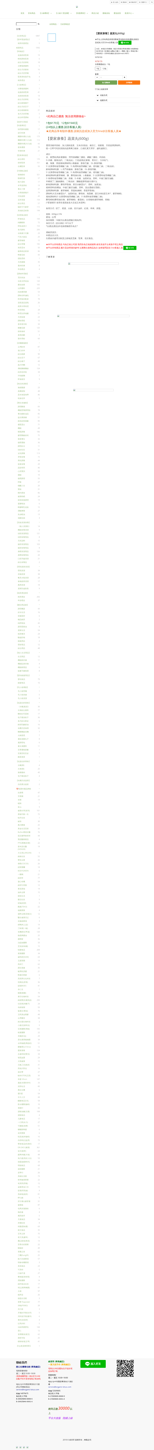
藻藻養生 (21, 439)
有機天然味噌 (23, 728)
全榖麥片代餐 (23, 233)
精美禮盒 (21, 80)
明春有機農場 (23, 1262)
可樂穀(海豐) (23, 1126)
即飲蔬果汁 (22, 226)
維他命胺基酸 (23, 421)
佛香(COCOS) (23, 863)
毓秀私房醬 (22, 971)
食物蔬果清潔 (23, 581)
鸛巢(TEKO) (22, 906)
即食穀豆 (21, 379)
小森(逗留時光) (24, 1025)
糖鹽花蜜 (21, 328)
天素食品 (21, 1219)
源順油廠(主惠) (24, 1111)
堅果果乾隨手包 (24, 76)
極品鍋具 (21, 619)
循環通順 (21, 442)
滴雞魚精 (21, 518)
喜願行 (20, 1108)
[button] (117, 95)
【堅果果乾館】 (22, 155)
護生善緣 (21, 968)
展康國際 (21, 953)
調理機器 (21, 608)
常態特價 (21, 151)
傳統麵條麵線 (23, 368)
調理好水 (21, 446)
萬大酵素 (21, 825)
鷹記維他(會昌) (24, 1241)
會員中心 (128, 13)
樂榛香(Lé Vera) (24, 1047)
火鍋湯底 (21, 735)
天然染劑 (21, 540)
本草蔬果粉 (22, 185)
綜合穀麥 (21, 354)
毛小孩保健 (22, 694)
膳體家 (20, 939)
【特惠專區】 (81, 13)
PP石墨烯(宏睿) (24, 843)
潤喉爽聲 (21, 511)
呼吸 (19, 482)
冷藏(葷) (21, 765)
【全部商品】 (21, 36)
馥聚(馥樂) (22, 993)
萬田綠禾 (21, 1215)
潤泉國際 (21, 1280)
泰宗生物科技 (23, 996)
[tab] (117, 95)
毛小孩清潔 (22, 698)
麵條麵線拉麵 (23, 732)
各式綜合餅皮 (23, 721)
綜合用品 (21, 648)
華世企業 (21, 860)
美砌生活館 (22, 1176)
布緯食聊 (21, 1007)
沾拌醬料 (21, 288)
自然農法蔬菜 (23, 784)
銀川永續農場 (23, 1259)
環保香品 (21, 644)
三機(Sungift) (23, 1255)
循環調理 (21, 478)
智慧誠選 (21, 1057)
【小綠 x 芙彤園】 (62, 13)
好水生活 (21, 612)
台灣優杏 (21, 1018)
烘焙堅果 (21, 162)
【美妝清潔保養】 (23, 522)
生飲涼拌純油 (23, 281)
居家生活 (21, 630)
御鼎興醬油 (22, 935)
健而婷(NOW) (23, 957)
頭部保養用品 (23, 537)
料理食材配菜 (23, 299)
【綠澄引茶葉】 (22, 122)
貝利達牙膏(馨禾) (25, 1316)
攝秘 (19, 475)
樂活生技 (21, 899)
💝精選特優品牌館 (23, 789)
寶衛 (19, 489)
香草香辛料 (22, 324)
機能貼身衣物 (23, 663)
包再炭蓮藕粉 (23, 1208)
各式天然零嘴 (23, 114)
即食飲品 (21, 219)
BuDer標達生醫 (24, 832)
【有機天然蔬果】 (23, 780)
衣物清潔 (21, 574)
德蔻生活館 (22, 1298)
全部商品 (53, 24)
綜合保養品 (22, 562)
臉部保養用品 (23, 548)
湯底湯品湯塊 (23, 302)
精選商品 (19, 47)
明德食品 (21, 1165)
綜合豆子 (21, 357)
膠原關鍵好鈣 (23, 435)
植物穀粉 (21, 174)
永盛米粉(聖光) (24, 1054)
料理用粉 (21, 310)
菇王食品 (21, 1230)
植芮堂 (20, 1294)
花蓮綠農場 (22, 921)
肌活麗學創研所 (24, 835)
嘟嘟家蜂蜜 (22, 1129)
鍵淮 (19, 821)
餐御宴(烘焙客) (24, 1277)
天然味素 (21, 317)
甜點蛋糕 (21, 258)
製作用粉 (21, 338)
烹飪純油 (21, 277)
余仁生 (20, 989)
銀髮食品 (21, 683)
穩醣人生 (21, 485)
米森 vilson (22, 1079)
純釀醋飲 (21, 222)
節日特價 (21, 133)
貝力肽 (20, 1309)
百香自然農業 (23, 1244)
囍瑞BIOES (22, 985)
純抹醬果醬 (22, 292)
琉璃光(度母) (23, 982)
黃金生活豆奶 (23, 828)
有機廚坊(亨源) (24, 932)
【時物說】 (20, 51)
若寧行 (20, 1172)
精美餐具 (21, 634)
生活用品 (21, 656)
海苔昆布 (21, 247)
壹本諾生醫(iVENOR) (22, 847)
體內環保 (21, 493)
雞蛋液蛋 (21, 757)
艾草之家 (21, 1233)
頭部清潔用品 (23, 533)
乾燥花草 (21, 398)
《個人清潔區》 (24, 526)
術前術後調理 (23, 500)
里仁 (19, 1330)
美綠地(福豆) (23, 1194)
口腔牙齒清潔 (23, 558)
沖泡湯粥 (21, 196)
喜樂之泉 (21, 1251)
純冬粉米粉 (22, 372)
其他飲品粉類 (23, 210)
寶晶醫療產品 (23, 839)
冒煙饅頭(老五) (24, 1334)
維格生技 (21, 856)
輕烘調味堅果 (23, 58)
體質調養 (21, 431)
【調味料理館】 (22, 273)
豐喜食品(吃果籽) (25, 1144)
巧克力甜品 (22, 237)
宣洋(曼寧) (22, 1151)
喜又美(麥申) (23, 1237)
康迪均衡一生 (23, 814)
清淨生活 (21, 1086)
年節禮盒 (21, 600)
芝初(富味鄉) (23, 946)
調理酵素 (21, 406)
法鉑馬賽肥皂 (23, 1327)
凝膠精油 (21, 503)
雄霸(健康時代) (24, 1162)
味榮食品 (21, 950)
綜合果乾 (21, 159)
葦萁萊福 (21, 888)
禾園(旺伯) (22, 1036)
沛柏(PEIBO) (23, 1305)
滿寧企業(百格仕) (25, 914)
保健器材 (21, 616)
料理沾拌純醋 (23, 313)
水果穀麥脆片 (23, 192)
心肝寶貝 (21, 471)
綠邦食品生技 (23, 1284)
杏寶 (19, 800)
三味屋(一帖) (23, 928)
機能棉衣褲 (22, 660)
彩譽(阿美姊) (23, 1190)
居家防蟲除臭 (23, 588)
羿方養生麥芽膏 (24, 1201)
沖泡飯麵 (21, 375)
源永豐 (20, 1072)
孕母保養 (21, 457)
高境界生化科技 (24, 978)
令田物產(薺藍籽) (25, 1043)
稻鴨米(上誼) (23, 924)
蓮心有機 (21, 881)
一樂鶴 (20, 874)
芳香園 (20, 796)
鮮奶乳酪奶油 (23, 724)
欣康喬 (20, 792)
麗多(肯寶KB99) (24, 1082)
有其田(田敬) (23, 1183)
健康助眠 (21, 496)
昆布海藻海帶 (23, 394)
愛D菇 (20, 1093)
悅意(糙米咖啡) (24, 1136)
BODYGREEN (23, 871)
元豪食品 (21, 1118)
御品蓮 (20, 1212)
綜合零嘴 (21, 244)
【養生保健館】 (22, 403)
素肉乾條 (21, 265)
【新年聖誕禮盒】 (23, 39)
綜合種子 (21, 361)
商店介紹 (95, 13)
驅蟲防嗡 (21, 637)
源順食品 (21, 1115)
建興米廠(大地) (24, 1154)
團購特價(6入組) (24, 136)
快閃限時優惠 (23, 129)
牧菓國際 (21, 1032)
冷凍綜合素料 (23, 710)
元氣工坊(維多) (24, 1065)
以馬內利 (21, 1323)
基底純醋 (21, 335)
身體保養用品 (23, 555)
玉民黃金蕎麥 (23, 1014)
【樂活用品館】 (22, 605)
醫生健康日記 (23, 917)
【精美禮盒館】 (22, 593)
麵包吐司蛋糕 (23, 714)
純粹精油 (21, 623)
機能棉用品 (22, 667)
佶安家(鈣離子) (24, 1003)
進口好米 (21, 350)
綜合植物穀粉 (23, 110)
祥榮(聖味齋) (23, 1226)
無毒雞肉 (21, 772)
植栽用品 (21, 641)
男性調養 (21, 460)
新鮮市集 (21, 1338)
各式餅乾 (21, 229)
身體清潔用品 (23, 551)
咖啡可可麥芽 (23, 207)
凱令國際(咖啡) (24, 1104)
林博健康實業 (23, 1180)
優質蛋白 (21, 424)
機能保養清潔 (23, 530)
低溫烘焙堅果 (23, 55)
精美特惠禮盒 (23, 43)
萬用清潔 (21, 585)
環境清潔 (21, 570)
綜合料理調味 (23, 117)
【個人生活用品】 (23, 652)
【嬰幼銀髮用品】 (23, 675)
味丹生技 (21, 818)
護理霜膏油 (22, 626)
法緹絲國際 (22, 942)
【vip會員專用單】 (23, 1346)
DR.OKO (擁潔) (24, 1147)
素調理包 (21, 742)
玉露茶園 (21, 960)
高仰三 (20, 964)
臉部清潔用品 (23, 544)
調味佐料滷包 (23, 295)
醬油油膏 (21, 284)
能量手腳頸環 (23, 671)
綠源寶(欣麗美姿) (25, 1000)
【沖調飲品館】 (22, 171)
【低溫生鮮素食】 (23, 703)
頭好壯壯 (21, 449)
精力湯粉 (21, 182)
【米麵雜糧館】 (22, 343)
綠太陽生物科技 (24, 1021)
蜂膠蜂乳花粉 (23, 507)
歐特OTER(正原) (24, 1075)
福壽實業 (21, 910)
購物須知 (106, 13)
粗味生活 (21, 896)
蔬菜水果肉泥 (23, 306)
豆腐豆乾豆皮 (23, 753)
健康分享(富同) (24, 810)
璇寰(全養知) (23, 1011)
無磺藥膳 (21, 387)
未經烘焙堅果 (23, 96)
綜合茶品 (21, 203)
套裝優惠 (21, 147)
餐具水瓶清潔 (23, 577)
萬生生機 (21, 1090)
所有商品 (31, 13)
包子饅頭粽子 (23, 717)
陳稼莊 (20, 1248)
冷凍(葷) (21, 769)
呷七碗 (20, 1197)
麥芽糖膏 (21, 240)
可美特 (20, 1269)
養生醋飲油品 (23, 414)
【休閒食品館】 (22, 215)
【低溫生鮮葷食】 (23, 761)
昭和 (19, 803)
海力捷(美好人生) (25, 1158)
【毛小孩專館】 (22, 687)
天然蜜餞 (21, 262)
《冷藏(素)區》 (24, 706)
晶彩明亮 (21, 467)
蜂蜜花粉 (21, 255)
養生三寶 (21, 189)
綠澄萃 (20, 878)
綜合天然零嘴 (23, 73)
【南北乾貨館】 (22, 383)
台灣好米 (21, 347)
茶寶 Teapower (24, 1302)
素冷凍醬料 (22, 746)
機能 (19, 428)
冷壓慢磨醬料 (23, 66)
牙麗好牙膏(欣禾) (25, 1312)
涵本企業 (21, 892)
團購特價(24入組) (25, 143)
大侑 (19, 1291)
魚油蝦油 (21, 514)
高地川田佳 (22, 1068)
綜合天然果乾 (23, 62)
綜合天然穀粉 (23, 69)
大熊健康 (21, 1061)
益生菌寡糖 (22, 417)
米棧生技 (21, 1223)
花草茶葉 (21, 200)
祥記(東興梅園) (24, 1287)
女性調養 (21, 453)
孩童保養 (21, 464)
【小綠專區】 (44, 13)
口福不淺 (21, 1273)
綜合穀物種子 (23, 103)
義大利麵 (21, 365)
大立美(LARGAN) (24, 853)
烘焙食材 (21, 331)
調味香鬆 (21, 320)
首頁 (22, 13)
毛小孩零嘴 (22, 691)
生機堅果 (21, 166)
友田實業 (21, 1133)
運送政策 (117, 13)
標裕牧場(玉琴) (24, 1341)
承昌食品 (21, 1266)
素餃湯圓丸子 (23, 739)
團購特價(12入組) (25, 140)
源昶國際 (21, 1169)
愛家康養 (21, 1050)
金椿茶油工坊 (23, 1187)
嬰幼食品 (21, 679)
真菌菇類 (21, 391)
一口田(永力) (23, 1122)
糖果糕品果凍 (23, 251)
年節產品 (21, 269)
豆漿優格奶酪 (23, 749)
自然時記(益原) (24, 1140)
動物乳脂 (21, 178)
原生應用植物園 (24, 1039)
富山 (19, 807)
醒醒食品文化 (23, 1100)
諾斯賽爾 (21, 867)
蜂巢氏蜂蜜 (22, 975)
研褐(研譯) (22, 903)
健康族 (20, 1205)
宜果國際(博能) (24, 1029)
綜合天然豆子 (23, 106)
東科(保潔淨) (23, 1320)
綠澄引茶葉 (22, 885)
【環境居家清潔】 (23, 566)
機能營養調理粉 (24, 410)
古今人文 (21, 1097)
